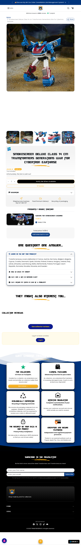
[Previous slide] (7, 305)
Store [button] (9, 506)
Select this (42, 222)
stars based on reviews (40, 13)
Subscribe (69, 474)
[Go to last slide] (7, 137)
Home (9, 17)
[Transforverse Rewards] (4, 540)
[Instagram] (40, 524)
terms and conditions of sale (48, 478)
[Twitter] (37, 524)
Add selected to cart (40, 234)
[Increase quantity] (14, 181)
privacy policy (64, 478)
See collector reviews (40, 326)
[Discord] (47, 524)
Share (72, 19)
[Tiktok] (44, 524)
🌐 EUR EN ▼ (74, 542)
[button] (10, 8)
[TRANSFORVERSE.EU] (40, 8)
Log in (40, 340)
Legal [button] (9, 511)
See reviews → (23, 386)
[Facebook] (33, 524)
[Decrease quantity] (8, 181)
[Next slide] (74, 137)
